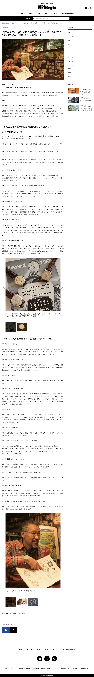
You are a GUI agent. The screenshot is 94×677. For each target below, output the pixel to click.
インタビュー (71, 36)
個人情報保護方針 (45, 668)
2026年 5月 (70, 72)
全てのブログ (71, 57)
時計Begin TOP (5, 23)
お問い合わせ (75, 668)
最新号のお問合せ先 (68, 13)
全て (69, 32)
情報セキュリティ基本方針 (32, 668)
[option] (33, 287)
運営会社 (21, 668)
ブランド (54, 13)
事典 (38, 13)
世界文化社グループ (86, 668)
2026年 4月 (70, 76)
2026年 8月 (70, 61)
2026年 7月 (70, 65)
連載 (69, 44)
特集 (22, 13)
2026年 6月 (70, 68)
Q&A (46, 13)
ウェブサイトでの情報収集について (61, 668)
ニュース (30, 13)
